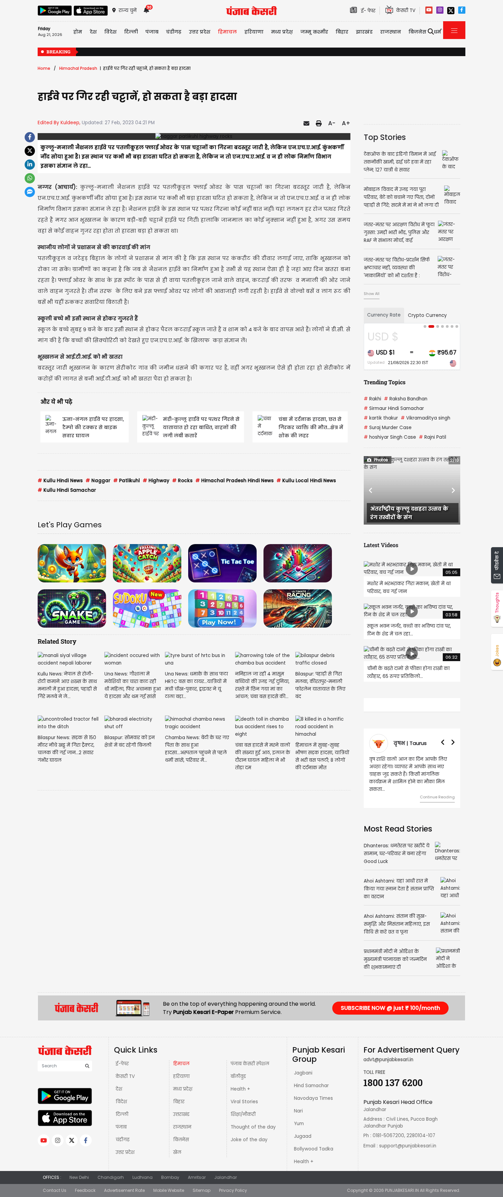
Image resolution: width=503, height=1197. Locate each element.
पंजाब (121, 1127)
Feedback (85, 1190)
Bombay (170, 1177)
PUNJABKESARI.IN (402, 1190)
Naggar (98, 480)
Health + (240, 1089)
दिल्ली (131, 31)
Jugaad (302, 1136)
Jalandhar (225, 1177)
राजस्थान (182, 1127)
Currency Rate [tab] (384, 315)
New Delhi (79, 1177)
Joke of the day (249, 1139)
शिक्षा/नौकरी (243, 1114)
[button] (371, 490)
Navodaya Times (313, 1098)
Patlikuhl (126, 480)
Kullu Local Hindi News (306, 480)
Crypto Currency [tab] (427, 315)
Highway (156, 480)
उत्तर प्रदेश (199, 31)
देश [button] (93, 31)
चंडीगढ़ (122, 1139)
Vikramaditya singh (425, 418)
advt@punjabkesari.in (388, 1059)
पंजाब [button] (151, 31)
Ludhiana (142, 1177)
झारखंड (364, 31)
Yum (299, 1123)
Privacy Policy (233, 1190)
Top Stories (385, 137)
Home (44, 68)
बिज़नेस (181, 1139)
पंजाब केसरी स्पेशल (250, 1063)
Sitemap (201, 1190)
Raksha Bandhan (405, 399)
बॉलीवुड (238, 1076)
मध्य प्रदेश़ (282, 31)
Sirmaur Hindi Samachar (394, 408)
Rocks (182, 480)
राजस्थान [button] (390, 31)
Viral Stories (244, 1101)
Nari (298, 1111)
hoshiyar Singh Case (390, 437)
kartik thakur (381, 418)
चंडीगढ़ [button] (173, 31)
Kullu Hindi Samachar (67, 490)
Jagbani (303, 1073)
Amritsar (197, 1177)
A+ (346, 123)
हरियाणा (181, 1076)
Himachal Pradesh (78, 68)
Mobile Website (168, 1190)
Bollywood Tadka (313, 1149)
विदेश (121, 1101)
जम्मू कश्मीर (314, 31)
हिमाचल (181, 1063)
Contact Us (54, 1190)
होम (77, 31)
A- (331, 123)
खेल (177, 1152)
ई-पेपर (122, 1063)
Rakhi (372, 399)
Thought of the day (253, 1127)
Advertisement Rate (124, 1190)
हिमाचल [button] (227, 31)
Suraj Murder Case (388, 427)
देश (119, 1089)
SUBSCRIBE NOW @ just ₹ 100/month (390, 1008)
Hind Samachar (311, 1085)
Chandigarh (111, 1177)
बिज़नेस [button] (417, 31)
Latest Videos (381, 545)
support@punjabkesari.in (407, 1146)
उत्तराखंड (181, 1114)
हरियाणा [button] (253, 31)
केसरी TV (125, 1076)
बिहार (342, 31)
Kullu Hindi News (60, 480)
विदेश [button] (110, 31)
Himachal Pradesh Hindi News (234, 480)
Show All (371, 293)
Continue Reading (406, 797)
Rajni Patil (432, 437)
